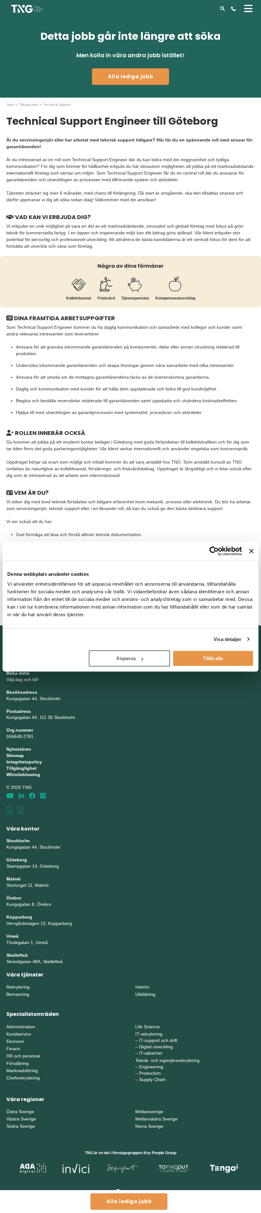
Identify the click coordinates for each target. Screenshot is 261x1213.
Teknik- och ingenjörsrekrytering (167, 1060)
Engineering (151, 1066)
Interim (142, 986)
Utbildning (145, 994)
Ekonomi (15, 1041)
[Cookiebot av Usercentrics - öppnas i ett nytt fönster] (214, 551)
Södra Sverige (20, 1126)
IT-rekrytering (148, 1034)
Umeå (12, 936)
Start (10, 105)
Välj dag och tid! (22, 679)
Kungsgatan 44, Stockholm (33, 698)
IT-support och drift (158, 1040)
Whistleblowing (23, 774)
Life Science (147, 1026)
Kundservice (18, 1034)
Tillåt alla (213, 658)
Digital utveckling (156, 1046)
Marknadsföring (22, 1070)
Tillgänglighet (21, 768)
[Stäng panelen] (251, 551)
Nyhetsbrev (18, 749)
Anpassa (126, 658)
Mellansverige (149, 1111)
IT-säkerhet (150, 1053)
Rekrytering (18, 986)
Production (150, 1073)
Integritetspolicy (24, 761)
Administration (20, 1026)
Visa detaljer (227, 639)
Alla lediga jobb (130, 76)
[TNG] (27, 8)
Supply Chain (152, 1079)
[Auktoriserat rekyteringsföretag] (20, 809)
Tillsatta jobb (28, 105)
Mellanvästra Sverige (156, 1118)
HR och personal (23, 1055)
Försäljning (17, 1063)
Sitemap (15, 755)
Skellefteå (17, 955)
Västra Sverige (21, 1118)
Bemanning (17, 994)
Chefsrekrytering (23, 1077)
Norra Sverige (149, 1126)
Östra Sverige (20, 1111)
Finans (13, 1048)
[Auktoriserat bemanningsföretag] (9, 809)
